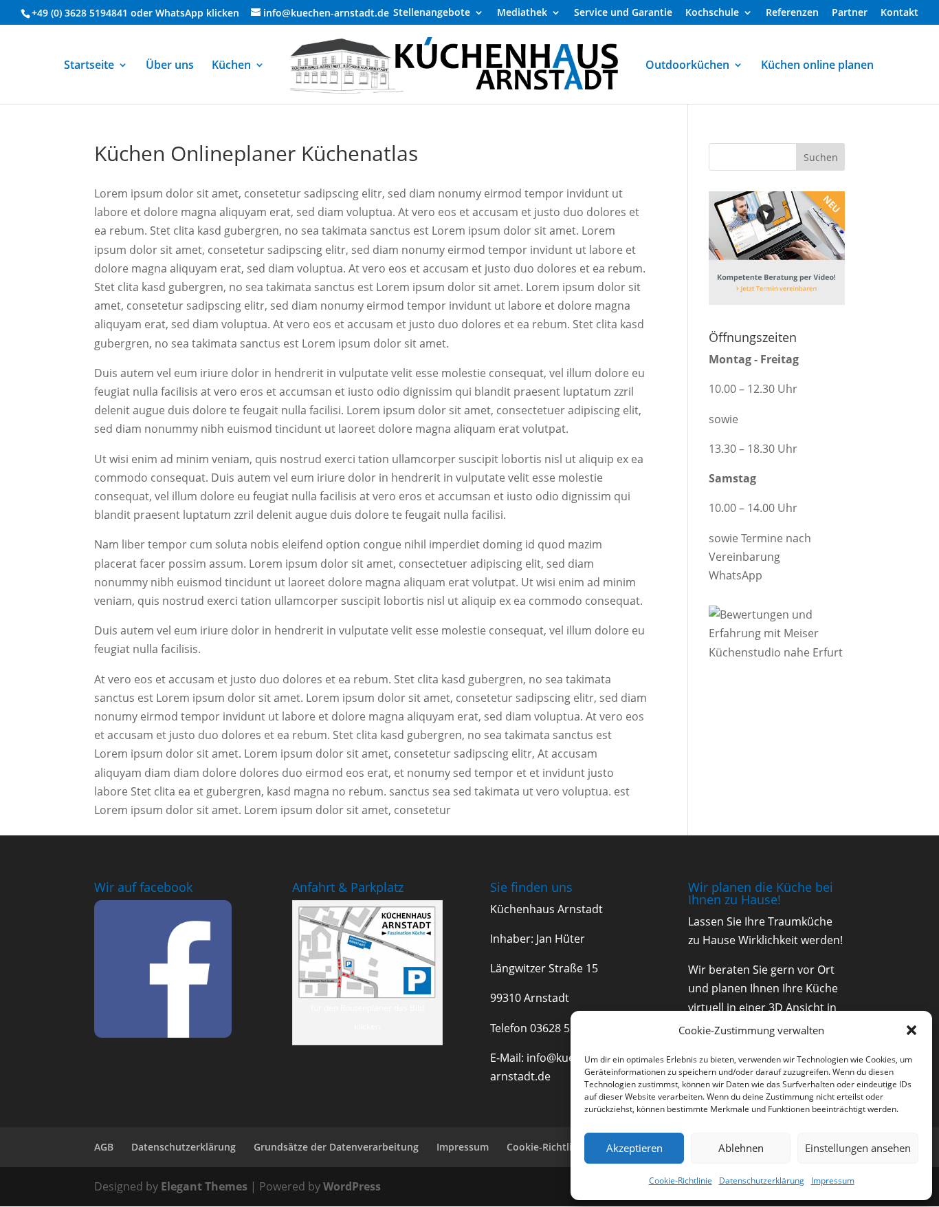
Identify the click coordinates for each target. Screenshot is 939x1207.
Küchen (231, 66)
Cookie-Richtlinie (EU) (557, 1146)
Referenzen (792, 13)
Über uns (170, 66)
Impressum (832, 1180)
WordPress (352, 1186)
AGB (103, 1146)
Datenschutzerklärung (761, 1180)
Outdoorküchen (687, 66)
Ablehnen (741, 1148)
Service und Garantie (623, 13)
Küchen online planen (817, 66)
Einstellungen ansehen (858, 1148)
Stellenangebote (431, 13)
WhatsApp (179, 12)
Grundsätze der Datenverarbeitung (336, 1146)
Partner (850, 13)
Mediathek (522, 13)
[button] (911, 1030)
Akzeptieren (634, 1148)
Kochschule (712, 13)
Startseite (89, 66)
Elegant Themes (204, 1186)
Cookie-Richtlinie (680, 1180)
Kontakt (899, 13)
